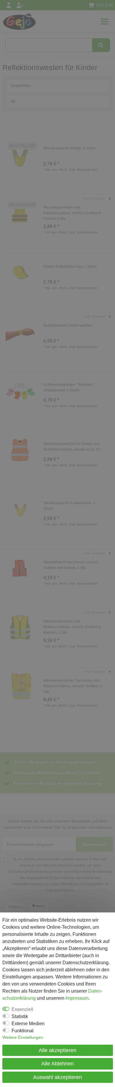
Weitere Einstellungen (22, 1037)
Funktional (23, 1030)
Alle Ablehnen (57, 1064)
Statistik (20, 1016)
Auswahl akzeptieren (57, 1077)
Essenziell (22, 1009)
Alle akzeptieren (57, 1050)
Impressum (76, 998)
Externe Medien (28, 1023)
